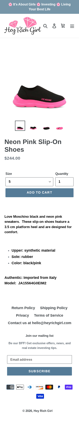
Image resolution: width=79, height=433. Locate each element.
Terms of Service (48, 315)
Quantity (61, 173)
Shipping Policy (53, 308)
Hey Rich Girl (43, 410)
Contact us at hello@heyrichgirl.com (39, 323)
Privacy (22, 315)
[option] (20, 126)
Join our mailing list (39, 335)
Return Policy (23, 308)
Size (8, 173)
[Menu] (72, 26)
